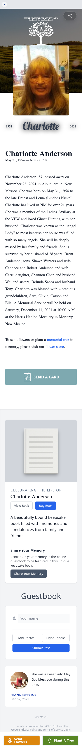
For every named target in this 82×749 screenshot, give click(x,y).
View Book (21, 505)
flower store (54, 346)
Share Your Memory (28, 573)
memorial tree (58, 339)
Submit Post (41, 648)
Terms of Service (53, 730)
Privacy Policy (29, 730)
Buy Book (45, 505)
